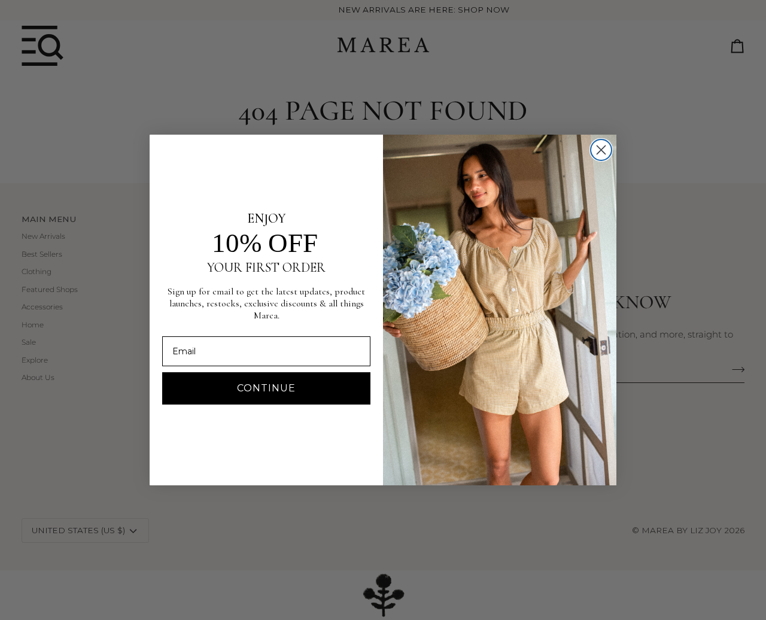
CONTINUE (266, 388)
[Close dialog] (601, 149)
